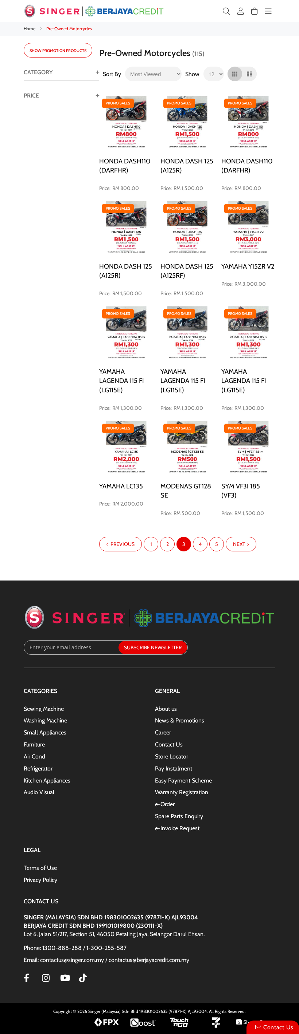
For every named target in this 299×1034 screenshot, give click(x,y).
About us (166, 708)
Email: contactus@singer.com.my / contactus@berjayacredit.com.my (106, 959)
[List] (249, 74)
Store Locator (171, 756)
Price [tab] (31, 95)
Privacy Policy (40, 879)
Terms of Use (40, 867)
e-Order (165, 804)
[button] (141, 107)
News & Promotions (179, 720)
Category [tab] (38, 72)
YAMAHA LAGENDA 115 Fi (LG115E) (121, 381)
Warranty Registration (181, 792)
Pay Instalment (173, 768)
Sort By (112, 74)
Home (30, 28)
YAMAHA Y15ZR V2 (247, 266)
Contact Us (169, 744)
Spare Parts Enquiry (179, 816)
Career (163, 732)
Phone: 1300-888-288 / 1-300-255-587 (75, 947)
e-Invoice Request (177, 828)
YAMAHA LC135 (121, 486)
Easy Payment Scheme (183, 780)
